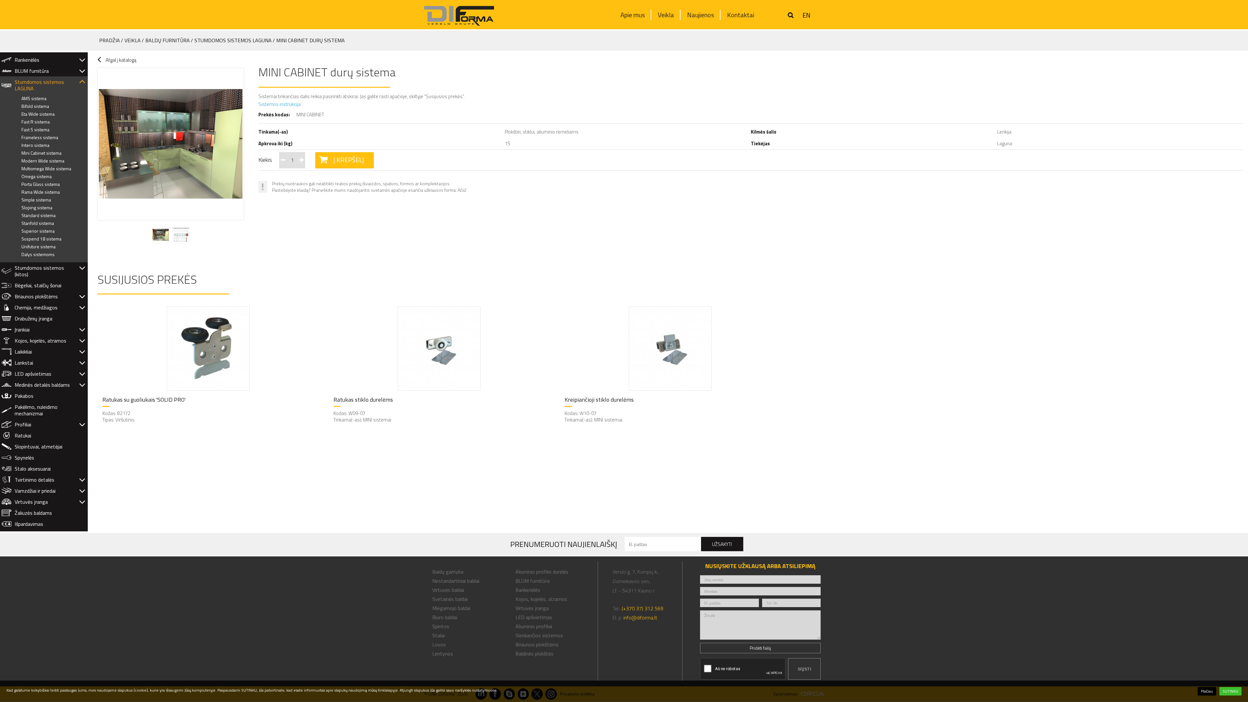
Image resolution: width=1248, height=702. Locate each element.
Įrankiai (22, 329)
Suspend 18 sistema (41, 238)
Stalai (438, 635)
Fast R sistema (35, 121)
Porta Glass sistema (40, 184)
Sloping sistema (36, 207)
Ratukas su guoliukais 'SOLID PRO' (144, 399)
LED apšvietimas (33, 374)
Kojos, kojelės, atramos (40, 340)
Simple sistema (36, 199)
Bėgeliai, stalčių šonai (38, 285)
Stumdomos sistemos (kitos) (39, 271)
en (806, 15)
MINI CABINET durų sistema (310, 40)
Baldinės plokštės (534, 653)
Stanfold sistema (37, 223)
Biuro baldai (444, 617)
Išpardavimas (29, 524)
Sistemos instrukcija (279, 104)
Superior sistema (38, 231)
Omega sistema (36, 176)
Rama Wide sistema (40, 191)
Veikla (666, 15)
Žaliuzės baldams (33, 513)
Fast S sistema (35, 129)
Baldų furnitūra (167, 40)
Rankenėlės (27, 60)
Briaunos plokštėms (36, 296)
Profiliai (23, 424)
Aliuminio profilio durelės (541, 572)
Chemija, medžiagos (36, 307)
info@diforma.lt (640, 617)
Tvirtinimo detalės (34, 480)
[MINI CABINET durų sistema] (172, 144)
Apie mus (632, 15)
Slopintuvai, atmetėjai (38, 446)
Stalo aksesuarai (33, 469)
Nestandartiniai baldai (455, 581)
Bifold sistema (35, 106)
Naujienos (700, 15)
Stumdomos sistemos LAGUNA (233, 40)
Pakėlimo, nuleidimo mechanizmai (36, 410)
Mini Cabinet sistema (41, 153)
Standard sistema (38, 215)
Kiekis (265, 159)
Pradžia (109, 40)
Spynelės (24, 458)
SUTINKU (1230, 691)
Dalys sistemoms (38, 254)
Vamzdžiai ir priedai (35, 491)
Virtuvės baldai (448, 590)
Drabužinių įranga (33, 318)
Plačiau (1207, 691)
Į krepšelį (348, 160)
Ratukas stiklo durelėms (363, 399)
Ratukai (23, 435)
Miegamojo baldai (451, 608)
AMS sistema (33, 98)
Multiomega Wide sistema (46, 168)
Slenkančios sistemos (539, 635)
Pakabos (24, 396)
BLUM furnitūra (32, 71)
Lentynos (442, 653)
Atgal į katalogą (121, 60)
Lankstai (24, 363)
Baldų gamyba (447, 572)
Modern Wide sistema (42, 160)
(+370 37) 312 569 (642, 608)
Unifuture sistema (38, 246)
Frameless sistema (39, 137)
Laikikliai (23, 352)
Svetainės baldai (450, 599)
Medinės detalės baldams (42, 385)
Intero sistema (35, 145)
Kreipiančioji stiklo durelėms (599, 399)
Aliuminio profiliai (533, 626)
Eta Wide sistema (38, 113)
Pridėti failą (760, 647)
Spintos (440, 626)
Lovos (439, 644)
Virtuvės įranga (31, 502)
